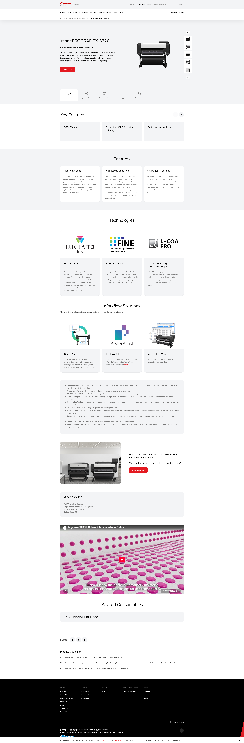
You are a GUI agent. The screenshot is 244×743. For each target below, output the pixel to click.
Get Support (122, 98)
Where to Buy (72, 12)
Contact (121, 12)
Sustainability (83, 12)
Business (150, 4)
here (126, 365)
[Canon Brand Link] (65, 4)
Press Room (93, 12)
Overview (69, 98)
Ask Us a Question (138, 470)
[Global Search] (174, 4)
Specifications (86, 98)
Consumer (131, 4)
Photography (85, 691)
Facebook (147, 691)
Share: (63, 639)
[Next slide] (188, 32)
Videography (85, 698)
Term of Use (107, 740)
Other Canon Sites (178, 722)
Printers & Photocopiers (88, 695)
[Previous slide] (188, 77)
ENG (180, 4)
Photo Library (140, 98)
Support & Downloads (129, 691)
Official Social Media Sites (67, 698)
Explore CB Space (105, 12)
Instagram (147, 695)
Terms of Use (64, 708)
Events (115, 12)
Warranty (174, 12)
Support (181, 12)
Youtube (146, 698)
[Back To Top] (182, 730)
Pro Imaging (140, 4)
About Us (63, 691)
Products (63, 12)
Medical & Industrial (160, 4)
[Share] (72, 639)
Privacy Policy (64, 712)
